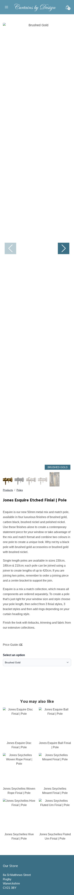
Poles (20, 490)
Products (8, 490)
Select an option (14, 655)
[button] (63, 248)
